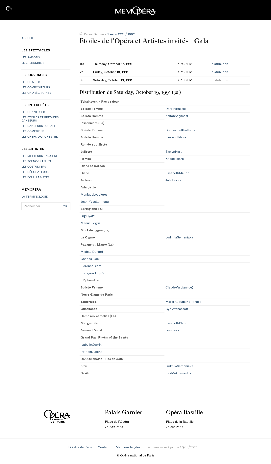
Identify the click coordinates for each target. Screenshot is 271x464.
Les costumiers (33, 166)
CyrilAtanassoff (176, 309)
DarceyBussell (175, 108)
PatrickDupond (91, 351)
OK (65, 206)
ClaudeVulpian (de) (179, 287)
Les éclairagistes (35, 177)
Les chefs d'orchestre (39, 136)
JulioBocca (173, 180)
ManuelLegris (90, 223)
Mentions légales (128, 447)
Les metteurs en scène (39, 156)
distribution (220, 64)
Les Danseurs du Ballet (40, 126)
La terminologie (34, 196)
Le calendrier (32, 63)
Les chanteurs (33, 112)
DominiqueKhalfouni (180, 130)
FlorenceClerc (91, 266)
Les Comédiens (32, 131)
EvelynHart (173, 151)
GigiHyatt (87, 216)
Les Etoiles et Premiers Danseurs (40, 119)
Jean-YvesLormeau (95, 201)
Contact (104, 447)
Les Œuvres (30, 82)
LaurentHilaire (175, 137)
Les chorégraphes (36, 93)
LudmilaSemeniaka (179, 237)
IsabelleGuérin (91, 344)
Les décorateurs (35, 172)
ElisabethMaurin (177, 173)
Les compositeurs (35, 87)
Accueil (27, 38)
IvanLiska (172, 330)
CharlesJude (90, 258)
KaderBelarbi (175, 158)
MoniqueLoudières (94, 194)
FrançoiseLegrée (93, 273)
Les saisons (30, 57)
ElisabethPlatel (176, 323)
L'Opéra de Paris (80, 447)
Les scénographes (36, 161)
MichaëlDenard (92, 251)
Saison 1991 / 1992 (121, 34)
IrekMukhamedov (178, 373)
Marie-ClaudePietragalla (183, 301)
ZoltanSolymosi (176, 116)
